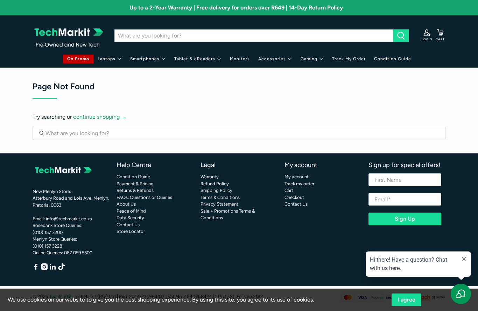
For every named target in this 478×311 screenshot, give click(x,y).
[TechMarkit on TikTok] (61, 268)
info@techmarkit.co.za (69, 218)
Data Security (130, 217)
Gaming (309, 58)
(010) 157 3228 (47, 246)
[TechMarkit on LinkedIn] (52, 268)
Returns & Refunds (135, 190)
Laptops (106, 58)
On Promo (78, 58)
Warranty (210, 176)
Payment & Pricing (135, 183)
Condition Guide (392, 58)
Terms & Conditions (220, 197)
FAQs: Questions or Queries (144, 197)
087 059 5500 (78, 252)
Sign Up (405, 218)
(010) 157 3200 (48, 232)
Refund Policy (215, 183)
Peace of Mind (131, 211)
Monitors (240, 58)
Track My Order (349, 58)
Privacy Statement (219, 204)
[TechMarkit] (68, 35)
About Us (126, 204)
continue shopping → (100, 116)
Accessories (272, 58)
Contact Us (128, 224)
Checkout (294, 197)
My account (296, 176)
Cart (288, 190)
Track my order (299, 183)
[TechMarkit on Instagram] (44, 268)
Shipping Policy (216, 190)
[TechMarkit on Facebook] (36, 268)
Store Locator (131, 231)
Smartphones (145, 58)
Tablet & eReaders (194, 58)
